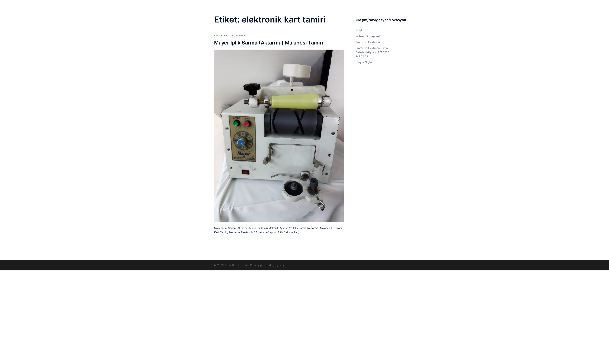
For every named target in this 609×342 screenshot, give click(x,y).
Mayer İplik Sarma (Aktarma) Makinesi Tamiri (268, 43)
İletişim (389, 8)
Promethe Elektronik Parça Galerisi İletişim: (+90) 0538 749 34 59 (372, 52)
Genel (242, 35)
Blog (235, 35)
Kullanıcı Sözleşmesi (370, 8)
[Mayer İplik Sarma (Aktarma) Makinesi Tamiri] (279, 135)
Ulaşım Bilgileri (348, 8)
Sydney (279, 265)
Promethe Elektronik (239, 6)
